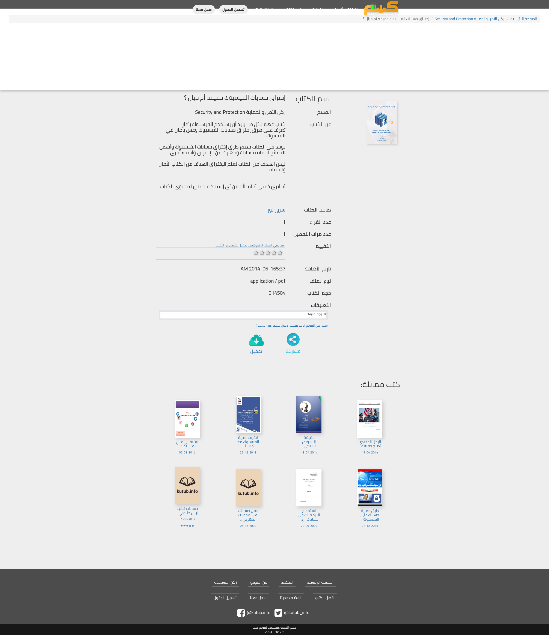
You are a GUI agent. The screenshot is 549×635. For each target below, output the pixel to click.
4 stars (274, 252)
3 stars (268, 252)
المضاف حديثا (291, 597)
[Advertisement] (274, 57)
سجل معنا (204, 9)
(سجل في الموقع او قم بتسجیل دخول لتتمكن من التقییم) (250, 245)
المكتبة (318, 9)
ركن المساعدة (265, 9)
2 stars (262, 252)
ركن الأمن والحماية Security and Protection (470, 18)
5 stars (280, 252)
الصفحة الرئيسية (346, 9)
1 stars (256, 252)
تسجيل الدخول (233, 9)
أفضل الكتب (325, 597)
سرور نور (276, 210)
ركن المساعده (225, 582)
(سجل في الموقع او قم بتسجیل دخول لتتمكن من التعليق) (292, 325)
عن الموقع (294, 9)
